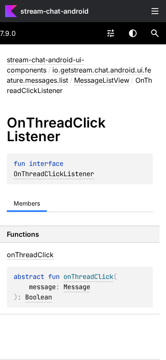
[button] (155, 33)
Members (27, 203)
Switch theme (133, 33)
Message (76, 286)
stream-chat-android (54, 11)
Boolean (38, 297)
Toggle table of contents (155, 11)
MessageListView (101, 80)
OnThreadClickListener (54, 173)
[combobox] (111, 33)
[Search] (155, 33)
